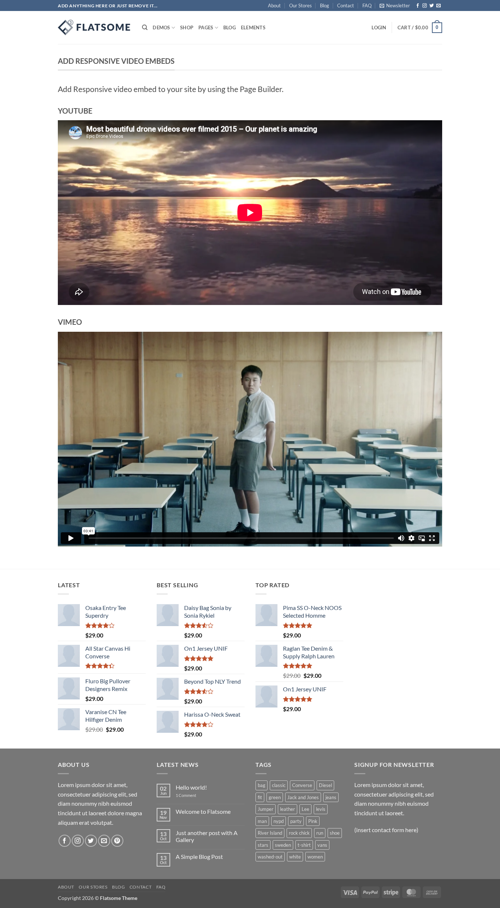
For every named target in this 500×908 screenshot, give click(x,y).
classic (279, 785)
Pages (205, 27)
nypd (278, 821)
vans (322, 845)
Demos (161, 27)
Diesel (325, 785)
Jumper (265, 809)
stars (263, 845)
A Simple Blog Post (199, 856)
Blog (324, 5)
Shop (186, 27)
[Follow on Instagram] (424, 5)
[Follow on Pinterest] (117, 841)
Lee (305, 809)
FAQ (367, 5)
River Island (270, 833)
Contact (345, 5)
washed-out (270, 857)
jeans (330, 797)
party (296, 821)
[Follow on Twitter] (431, 5)
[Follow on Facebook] (417, 5)
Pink (312, 821)
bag (261, 785)
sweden (283, 845)
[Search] (145, 27)
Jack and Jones (303, 797)
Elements (253, 27)
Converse (302, 785)
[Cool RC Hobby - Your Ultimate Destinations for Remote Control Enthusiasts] (94, 27)
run (319, 833)
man (262, 821)
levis (320, 809)
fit (260, 797)
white (295, 857)
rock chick (299, 833)
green (275, 797)
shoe (335, 833)
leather (287, 809)
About (274, 5)
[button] (395, 5)
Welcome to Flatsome (203, 811)
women (315, 857)
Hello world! (191, 787)
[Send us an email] (438, 5)
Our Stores (300, 5)
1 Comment (191, 795)
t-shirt (304, 845)
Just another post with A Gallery (207, 836)
